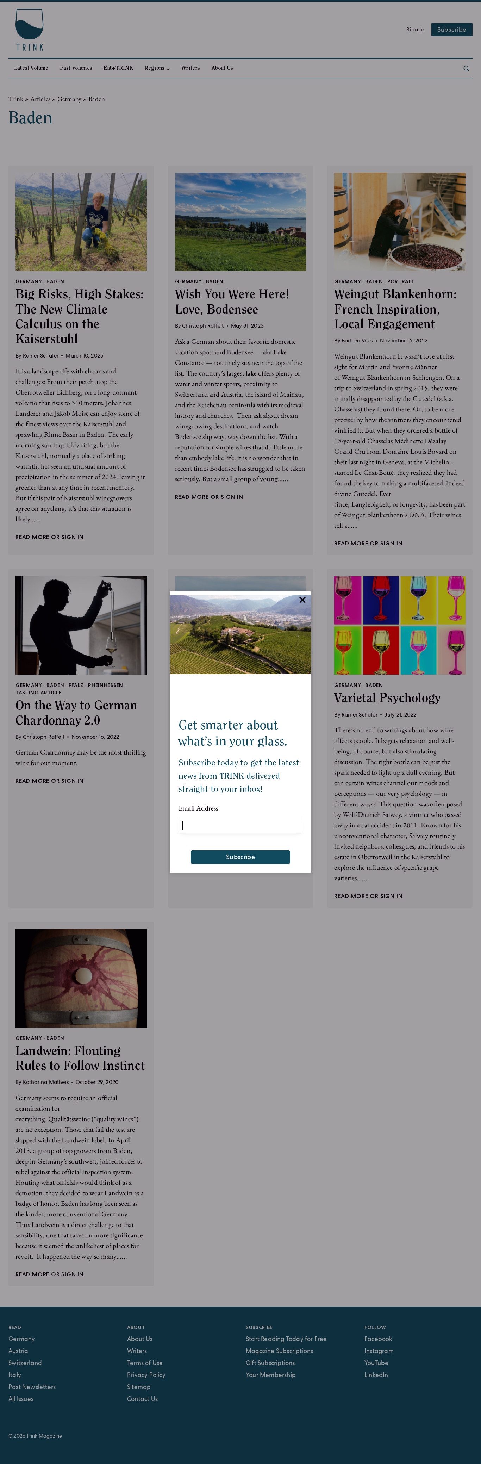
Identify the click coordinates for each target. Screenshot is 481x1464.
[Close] (302, 600)
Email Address (198, 808)
